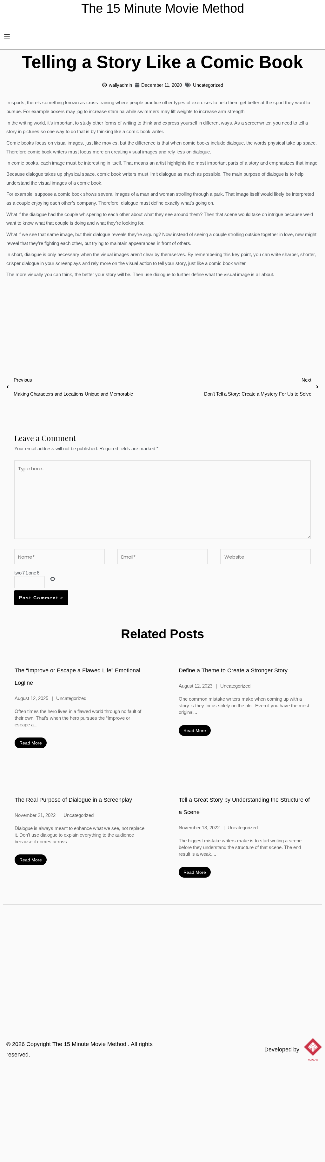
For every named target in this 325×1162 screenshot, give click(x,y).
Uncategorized (208, 85)
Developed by (281, 1049)
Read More (30, 742)
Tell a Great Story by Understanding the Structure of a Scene (244, 806)
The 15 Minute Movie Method (90, 1044)
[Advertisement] (162, 1114)
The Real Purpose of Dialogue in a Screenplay (73, 800)
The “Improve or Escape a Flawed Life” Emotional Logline (77, 676)
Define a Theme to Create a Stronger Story (233, 670)
